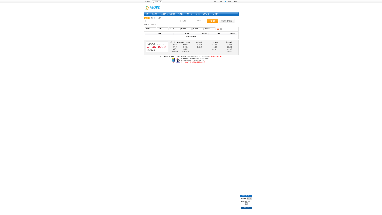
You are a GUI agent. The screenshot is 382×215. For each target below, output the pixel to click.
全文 (146, 18)
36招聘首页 (148, 1)
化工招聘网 (153, 7)
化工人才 (171, 57)
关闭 (251, 196)
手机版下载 (158, 1)
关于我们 (175, 45)
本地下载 (246, 208)
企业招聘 (163, 14)
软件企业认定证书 (186, 62)
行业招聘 (229, 45)
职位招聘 (229, 47)
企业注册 (235, 1)
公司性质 (195, 28)
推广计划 (175, 47)
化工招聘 (184, 57)
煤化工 (197, 14)
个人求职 (154, 14)
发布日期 (171, 28)
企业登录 (229, 1)
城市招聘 (229, 49)
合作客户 (175, 49)
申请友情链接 (185, 51)
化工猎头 (190, 57)
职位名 (153, 18)
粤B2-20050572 (189, 60)
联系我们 (185, 49)
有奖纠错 (152, 50)
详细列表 (221, 29)
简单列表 (218, 29)
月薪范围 (148, 28)
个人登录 (213, 1)
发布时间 (207, 28)
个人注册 (219, 1)
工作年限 (159, 28)
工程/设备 (206, 14)
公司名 (159, 18)
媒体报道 (185, 47)
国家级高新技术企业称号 (198, 62)
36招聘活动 (175, 51)
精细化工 (181, 14)
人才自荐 (215, 14)
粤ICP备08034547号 (199, 60)
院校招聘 (172, 14)
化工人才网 (163, 57)
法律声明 (229, 51)
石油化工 (189, 14)
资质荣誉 (185, 45)
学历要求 (183, 28)
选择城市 (185, 21)
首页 (147, 14)
